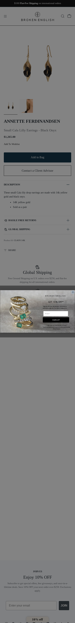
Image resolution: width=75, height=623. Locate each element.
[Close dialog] (73, 292)
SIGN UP (55, 320)
